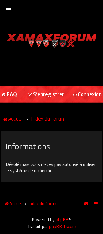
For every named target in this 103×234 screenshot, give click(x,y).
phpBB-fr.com (62, 226)
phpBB (62, 219)
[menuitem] (45, 94)
